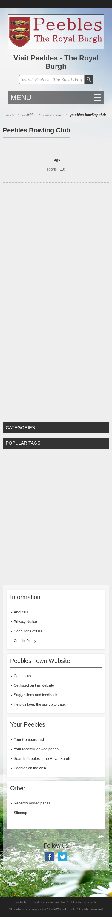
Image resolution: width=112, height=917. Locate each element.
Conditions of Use (28, 631)
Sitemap (20, 813)
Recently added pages (32, 803)
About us (21, 612)
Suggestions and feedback (35, 695)
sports (52, 169)
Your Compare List (29, 740)
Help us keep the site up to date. (40, 704)
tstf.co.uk (89, 902)
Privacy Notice (25, 622)
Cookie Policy (25, 641)
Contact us (22, 676)
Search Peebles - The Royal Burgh (42, 759)
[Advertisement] (56, 242)
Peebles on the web (30, 768)
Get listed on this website (34, 685)
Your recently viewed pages (36, 749)
